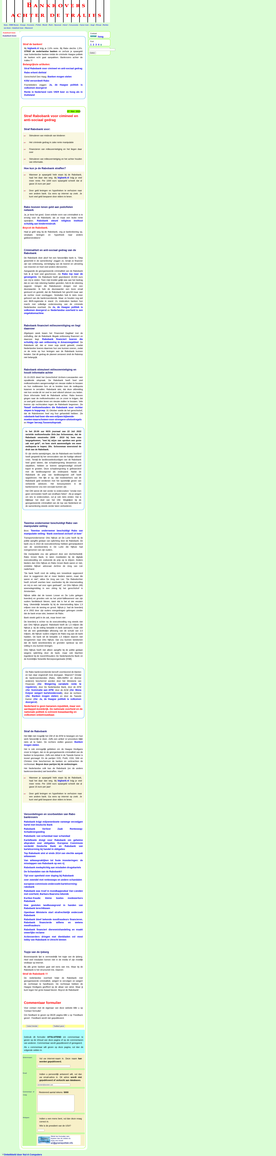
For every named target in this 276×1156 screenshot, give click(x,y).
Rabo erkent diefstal (35, 72)
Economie (30, 25)
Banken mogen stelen (60, 76)
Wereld (45, 25)
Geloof (65, 25)
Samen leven (84, 25)
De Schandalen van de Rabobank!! (43, 871)
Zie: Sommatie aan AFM (39, 690)
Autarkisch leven (18, 28)
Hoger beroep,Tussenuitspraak (44, 422)
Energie (23, 25)
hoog (100, 36)
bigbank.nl (33, 48)
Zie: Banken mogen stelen (42, 696)
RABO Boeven (14, 25)
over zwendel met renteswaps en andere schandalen (53, 879)
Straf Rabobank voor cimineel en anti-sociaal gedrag (53, 68)
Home (6, 25)
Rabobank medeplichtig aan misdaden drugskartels (52, 867)
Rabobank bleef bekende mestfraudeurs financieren (53, 919)
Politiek (38, 25)
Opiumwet (57, 25)
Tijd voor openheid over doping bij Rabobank (49, 875)
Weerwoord (29, 28)
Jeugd (92, 25)
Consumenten (73, 25)
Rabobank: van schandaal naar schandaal (47, 836)
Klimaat (98, 25)
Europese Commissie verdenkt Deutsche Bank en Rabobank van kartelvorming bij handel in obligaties (53, 846)
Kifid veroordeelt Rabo (36, 80)
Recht (51, 25)
